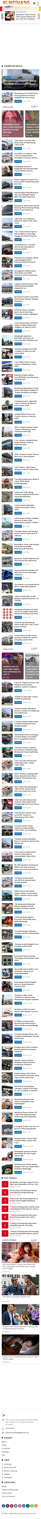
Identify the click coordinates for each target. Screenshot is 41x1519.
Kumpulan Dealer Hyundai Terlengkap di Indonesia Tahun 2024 (26, 958)
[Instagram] (19, 1506)
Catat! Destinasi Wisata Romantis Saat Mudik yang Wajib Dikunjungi (25, 919)
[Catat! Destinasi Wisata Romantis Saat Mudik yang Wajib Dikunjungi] (7, 921)
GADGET (7, 1474)
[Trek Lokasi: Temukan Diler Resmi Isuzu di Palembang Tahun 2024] (7, 145)
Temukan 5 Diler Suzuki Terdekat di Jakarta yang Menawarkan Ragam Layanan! (26, 997)
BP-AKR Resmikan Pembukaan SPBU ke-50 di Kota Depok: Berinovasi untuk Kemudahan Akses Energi (26, 868)
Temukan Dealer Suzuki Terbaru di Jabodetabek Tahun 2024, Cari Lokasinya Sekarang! (25, 829)
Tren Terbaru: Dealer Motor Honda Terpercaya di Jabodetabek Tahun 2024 (25, 854)
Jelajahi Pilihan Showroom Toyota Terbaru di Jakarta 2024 (25, 416)
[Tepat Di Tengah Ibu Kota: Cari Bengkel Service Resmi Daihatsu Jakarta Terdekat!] (7, 687)
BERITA (4, 1442)
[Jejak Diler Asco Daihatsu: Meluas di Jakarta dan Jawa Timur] (7, 223)
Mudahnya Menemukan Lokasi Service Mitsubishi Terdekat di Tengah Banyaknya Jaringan (26, 390)
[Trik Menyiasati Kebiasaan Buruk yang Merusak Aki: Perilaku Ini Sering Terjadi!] (7, 908)
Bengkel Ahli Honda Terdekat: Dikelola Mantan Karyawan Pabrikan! (26, 1049)
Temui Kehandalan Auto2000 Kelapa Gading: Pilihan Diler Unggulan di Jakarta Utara (26, 325)
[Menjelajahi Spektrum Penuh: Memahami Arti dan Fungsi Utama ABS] (7, 1156)
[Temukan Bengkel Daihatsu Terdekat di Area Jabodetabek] (7, 934)
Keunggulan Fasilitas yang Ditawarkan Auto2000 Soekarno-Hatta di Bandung (25, 273)
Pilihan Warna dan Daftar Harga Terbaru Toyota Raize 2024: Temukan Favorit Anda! (26, 893)
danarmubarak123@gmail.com (17, 1433)
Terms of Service (8, 1496)
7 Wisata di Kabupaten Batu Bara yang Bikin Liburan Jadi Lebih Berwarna (23, 1224)
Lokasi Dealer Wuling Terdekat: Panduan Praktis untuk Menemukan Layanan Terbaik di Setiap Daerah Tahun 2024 (26, 521)
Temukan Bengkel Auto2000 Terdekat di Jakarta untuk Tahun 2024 (25, 351)
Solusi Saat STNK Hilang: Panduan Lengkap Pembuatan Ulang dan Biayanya (26, 494)
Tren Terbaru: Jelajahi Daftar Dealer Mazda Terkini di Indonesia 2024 (26, 442)
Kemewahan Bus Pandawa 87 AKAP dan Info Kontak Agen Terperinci (26, 572)
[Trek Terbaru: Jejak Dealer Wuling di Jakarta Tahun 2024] (7, 470)
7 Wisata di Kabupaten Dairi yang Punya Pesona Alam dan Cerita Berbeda (23, 1216)
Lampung (7, 1464)
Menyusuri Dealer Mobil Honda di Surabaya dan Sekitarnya (26, 559)
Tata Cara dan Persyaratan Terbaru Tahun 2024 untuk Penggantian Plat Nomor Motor (26, 802)
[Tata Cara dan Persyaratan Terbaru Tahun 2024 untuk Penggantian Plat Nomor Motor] (7, 804)
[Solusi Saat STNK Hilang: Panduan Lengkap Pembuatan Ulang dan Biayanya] (7, 496)
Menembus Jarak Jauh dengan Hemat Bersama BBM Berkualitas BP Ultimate (26, 546)
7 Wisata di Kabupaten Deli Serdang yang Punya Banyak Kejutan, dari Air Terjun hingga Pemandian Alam (24, 1233)
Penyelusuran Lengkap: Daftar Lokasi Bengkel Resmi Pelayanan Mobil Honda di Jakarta (26, 261)
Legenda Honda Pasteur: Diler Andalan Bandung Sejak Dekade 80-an (26, 286)
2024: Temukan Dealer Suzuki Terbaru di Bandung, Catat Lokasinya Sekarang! (26, 429)
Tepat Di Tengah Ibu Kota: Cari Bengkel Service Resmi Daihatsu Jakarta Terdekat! (26, 685)
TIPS (3, 1455)
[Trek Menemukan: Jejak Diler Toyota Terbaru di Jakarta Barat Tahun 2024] (7, 405)
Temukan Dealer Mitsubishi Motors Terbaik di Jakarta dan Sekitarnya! (26, 841)
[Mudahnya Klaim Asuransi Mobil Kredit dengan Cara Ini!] (7, 1012)
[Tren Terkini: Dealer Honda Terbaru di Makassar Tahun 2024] (7, 366)
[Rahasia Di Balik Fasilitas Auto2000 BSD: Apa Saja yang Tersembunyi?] (7, 379)
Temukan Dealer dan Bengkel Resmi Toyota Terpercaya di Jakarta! (26, 533)
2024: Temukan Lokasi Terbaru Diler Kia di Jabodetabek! (26, 455)
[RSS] (36, 1506)
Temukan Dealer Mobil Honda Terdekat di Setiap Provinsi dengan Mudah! (26, 724)
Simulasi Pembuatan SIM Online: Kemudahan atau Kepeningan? (24, 1101)
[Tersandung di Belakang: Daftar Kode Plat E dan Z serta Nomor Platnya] (7, 627)
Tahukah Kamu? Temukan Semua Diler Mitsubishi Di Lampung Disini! (24, 247)
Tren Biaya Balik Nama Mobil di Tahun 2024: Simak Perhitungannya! (26, 481)
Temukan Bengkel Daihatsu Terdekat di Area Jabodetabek (26, 932)
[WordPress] (15, 1506)
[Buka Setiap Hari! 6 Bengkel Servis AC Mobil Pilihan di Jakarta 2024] (7, 986)
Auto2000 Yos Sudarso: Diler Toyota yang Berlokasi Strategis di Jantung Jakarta (25, 155)
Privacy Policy (7, 1493)
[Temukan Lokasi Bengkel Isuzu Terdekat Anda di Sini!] (7, 947)
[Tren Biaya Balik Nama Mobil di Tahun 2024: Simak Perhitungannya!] (7, 483)
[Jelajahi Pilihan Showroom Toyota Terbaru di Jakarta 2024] (7, 418)
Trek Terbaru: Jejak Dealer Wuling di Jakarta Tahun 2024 (26, 468)
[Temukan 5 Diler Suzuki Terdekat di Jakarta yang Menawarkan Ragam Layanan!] (7, 999)
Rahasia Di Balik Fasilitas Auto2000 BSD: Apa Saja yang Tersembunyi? (26, 377)
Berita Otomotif (10, 1467)
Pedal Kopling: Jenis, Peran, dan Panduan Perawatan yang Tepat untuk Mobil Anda (26, 1075)
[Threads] (28, 1506)
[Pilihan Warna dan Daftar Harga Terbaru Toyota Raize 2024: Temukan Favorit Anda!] (7, 895)
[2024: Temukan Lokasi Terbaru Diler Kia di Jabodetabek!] (7, 457)
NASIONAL (5, 1452)
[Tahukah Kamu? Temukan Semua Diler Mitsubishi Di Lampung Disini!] (7, 249)
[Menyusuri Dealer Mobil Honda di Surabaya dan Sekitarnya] (7, 561)
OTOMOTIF (7, 77)
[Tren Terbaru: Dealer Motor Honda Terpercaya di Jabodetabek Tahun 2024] (7, 856)
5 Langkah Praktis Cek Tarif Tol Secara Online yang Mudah (26, 1127)
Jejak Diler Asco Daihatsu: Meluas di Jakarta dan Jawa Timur (25, 221)
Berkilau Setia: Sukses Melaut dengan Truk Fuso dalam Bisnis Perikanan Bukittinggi (26, 1166)
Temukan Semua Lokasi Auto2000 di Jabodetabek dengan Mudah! (24, 880)
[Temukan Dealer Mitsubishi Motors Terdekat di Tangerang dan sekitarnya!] (7, 713)
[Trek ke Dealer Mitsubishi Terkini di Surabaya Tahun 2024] (7, 509)
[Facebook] (3, 1506)
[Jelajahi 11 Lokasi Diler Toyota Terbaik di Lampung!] (7, 700)
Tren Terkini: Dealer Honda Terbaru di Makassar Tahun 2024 (25, 364)
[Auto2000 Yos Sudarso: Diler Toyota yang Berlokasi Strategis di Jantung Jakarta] (7, 158)
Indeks (4, 1486)
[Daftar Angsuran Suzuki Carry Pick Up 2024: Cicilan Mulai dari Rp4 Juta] (7, 184)
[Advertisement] (20, 41)
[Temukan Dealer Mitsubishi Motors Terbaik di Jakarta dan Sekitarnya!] (7, 843)
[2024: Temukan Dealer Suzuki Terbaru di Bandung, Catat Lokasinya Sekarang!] (7, 431)
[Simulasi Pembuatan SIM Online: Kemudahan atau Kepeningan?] (7, 1104)
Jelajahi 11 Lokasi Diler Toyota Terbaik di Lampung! (26, 698)
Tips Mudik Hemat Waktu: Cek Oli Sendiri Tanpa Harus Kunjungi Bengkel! (26, 971)
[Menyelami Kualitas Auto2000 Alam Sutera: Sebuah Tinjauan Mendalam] (7, 301)
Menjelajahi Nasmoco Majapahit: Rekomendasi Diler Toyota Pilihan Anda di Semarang (26, 170)
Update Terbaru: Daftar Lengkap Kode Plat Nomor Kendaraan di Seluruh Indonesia (24, 1063)
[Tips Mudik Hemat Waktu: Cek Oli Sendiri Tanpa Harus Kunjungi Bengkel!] (7, 973)
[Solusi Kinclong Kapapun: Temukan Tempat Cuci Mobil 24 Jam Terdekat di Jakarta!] (7, 1090)
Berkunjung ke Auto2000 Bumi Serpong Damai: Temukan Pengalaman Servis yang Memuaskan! (26, 96)
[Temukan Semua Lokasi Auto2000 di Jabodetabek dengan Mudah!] (7, 882)
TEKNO (4, 1445)
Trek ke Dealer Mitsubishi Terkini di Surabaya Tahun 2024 (24, 507)
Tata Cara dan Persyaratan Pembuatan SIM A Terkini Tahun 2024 (25, 763)
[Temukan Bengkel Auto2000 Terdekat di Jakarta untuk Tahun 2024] (7, 353)
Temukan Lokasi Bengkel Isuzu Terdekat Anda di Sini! (26, 945)
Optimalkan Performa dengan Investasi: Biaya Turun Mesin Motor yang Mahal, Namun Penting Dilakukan (26, 738)
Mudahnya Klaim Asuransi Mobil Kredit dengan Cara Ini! (26, 1010)
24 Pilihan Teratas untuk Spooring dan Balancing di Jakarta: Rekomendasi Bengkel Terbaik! (26, 1024)
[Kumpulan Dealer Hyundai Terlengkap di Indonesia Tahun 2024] (7, 960)
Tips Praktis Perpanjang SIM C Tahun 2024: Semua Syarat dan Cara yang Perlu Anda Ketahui (26, 790)
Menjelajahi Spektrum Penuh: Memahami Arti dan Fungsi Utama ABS (25, 1153)
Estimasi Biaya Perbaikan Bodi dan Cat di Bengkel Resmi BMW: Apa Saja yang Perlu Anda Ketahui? (26, 196)
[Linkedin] (23, 1506)
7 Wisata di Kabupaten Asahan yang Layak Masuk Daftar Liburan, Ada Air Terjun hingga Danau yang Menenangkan (24, 1208)
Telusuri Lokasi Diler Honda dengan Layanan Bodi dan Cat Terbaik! (26, 598)
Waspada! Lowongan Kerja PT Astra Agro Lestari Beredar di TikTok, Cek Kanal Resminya (24, 1183)
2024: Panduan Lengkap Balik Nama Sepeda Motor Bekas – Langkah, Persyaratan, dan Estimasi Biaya (26, 777)
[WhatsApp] (32, 1506)
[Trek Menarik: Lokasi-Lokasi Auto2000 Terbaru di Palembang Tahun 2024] (7, 817)
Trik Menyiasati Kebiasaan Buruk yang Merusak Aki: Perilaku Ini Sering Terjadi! (24, 906)
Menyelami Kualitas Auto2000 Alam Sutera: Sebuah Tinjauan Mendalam (26, 299)
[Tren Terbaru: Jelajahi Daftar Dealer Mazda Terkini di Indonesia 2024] (7, 444)
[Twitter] (7, 1506)
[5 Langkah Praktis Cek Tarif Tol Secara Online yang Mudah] (7, 1130)
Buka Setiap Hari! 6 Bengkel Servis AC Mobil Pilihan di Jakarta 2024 (25, 984)
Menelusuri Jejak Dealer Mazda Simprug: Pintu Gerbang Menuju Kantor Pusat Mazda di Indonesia (26, 209)
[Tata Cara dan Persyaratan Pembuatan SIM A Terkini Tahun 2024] (7, 765)
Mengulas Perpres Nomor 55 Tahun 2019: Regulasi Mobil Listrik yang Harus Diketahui (25, 1114)
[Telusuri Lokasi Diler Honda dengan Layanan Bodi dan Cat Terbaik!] (7, 601)
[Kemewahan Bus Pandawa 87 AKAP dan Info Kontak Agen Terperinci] (7, 575)
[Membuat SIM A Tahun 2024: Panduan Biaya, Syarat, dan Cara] (7, 1142)
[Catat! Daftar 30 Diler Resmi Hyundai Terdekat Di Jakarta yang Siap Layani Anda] (7, 640)
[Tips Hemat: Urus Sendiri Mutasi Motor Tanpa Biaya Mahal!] (7, 587)
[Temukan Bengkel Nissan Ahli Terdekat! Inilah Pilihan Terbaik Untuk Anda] (7, 1038)
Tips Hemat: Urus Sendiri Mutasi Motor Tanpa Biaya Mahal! (26, 585)
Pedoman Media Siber (10, 1490)
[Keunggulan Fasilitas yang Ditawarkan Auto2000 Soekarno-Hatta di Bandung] (7, 275)
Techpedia (8, 1477)
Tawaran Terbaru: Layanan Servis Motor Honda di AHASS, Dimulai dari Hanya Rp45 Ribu (26, 750)
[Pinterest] (11, 1506)
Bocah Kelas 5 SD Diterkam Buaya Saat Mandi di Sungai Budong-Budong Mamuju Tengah (23, 1192)
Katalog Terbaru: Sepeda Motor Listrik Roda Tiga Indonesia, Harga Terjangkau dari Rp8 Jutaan (26, 313)
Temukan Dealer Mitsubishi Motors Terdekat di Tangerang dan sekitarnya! (26, 711)
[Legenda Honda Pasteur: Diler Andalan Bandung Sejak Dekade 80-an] (7, 288)
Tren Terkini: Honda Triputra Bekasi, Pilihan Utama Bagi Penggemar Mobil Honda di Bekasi (25, 235)
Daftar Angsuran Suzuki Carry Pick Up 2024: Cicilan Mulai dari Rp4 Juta (26, 182)
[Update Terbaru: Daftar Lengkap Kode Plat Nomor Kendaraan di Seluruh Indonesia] (7, 1064)
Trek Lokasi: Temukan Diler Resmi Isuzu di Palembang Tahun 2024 (24, 142)
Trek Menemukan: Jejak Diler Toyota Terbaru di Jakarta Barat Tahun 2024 (25, 403)
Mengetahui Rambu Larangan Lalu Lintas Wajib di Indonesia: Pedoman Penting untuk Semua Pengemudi (26, 612)
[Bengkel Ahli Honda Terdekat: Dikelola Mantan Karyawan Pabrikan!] (7, 1051)
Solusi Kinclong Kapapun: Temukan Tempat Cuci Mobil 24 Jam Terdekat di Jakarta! (25, 1088)
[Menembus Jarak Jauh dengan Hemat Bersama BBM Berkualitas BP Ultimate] (7, 548)
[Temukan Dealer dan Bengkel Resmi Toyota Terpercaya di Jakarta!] (7, 535)
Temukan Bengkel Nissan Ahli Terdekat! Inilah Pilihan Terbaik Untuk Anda (26, 1036)
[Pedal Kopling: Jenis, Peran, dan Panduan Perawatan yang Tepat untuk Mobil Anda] (7, 1077)
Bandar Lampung (10, 1471)
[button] (34, 3)
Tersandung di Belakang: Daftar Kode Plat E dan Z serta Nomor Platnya (26, 624)
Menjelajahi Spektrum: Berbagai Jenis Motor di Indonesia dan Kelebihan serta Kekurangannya (26, 339)
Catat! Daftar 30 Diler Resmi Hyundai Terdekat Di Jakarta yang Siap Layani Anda (25, 637)
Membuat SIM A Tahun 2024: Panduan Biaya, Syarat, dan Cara (25, 1140)
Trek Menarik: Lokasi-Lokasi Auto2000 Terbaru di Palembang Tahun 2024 (25, 815)
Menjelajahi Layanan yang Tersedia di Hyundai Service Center (20, 82)
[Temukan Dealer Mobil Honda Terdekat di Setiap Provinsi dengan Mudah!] (7, 726)
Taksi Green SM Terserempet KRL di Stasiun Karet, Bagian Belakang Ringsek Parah (24, 1200)
